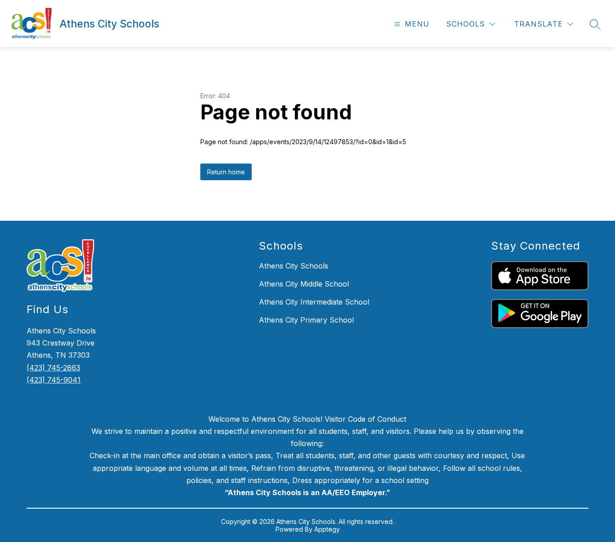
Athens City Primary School (306, 319)
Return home (226, 172)
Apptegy (327, 529)
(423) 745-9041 (54, 379)
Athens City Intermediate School (314, 301)
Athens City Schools (293, 265)
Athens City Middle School (304, 283)
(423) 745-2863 (53, 367)
